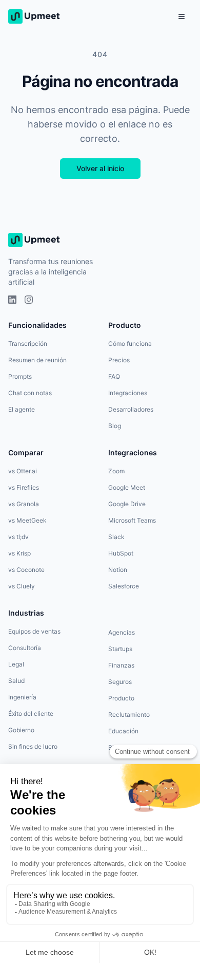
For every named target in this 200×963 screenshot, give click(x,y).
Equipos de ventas (34, 631)
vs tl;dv (18, 537)
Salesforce (123, 586)
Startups (120, 649)
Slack (116, 537)
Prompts (20, 376)
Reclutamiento (129, 714)
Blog (114, 426)
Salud (16, 680)
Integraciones (127, 393)
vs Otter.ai (22, 471)
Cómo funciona (130, 343)
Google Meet (126, 487)
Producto (121, 698)
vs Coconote (26, 569)
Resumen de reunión (37, 360)
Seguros (120, 682)
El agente (21, 409)
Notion (117, 569)
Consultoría (24, 648)
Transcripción (27, 343)
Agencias (121, 632)
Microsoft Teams (132, 520)
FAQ (114, 376)
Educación (123, 731)
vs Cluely (21, 586)
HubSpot (120, 553)
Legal (16, 664)
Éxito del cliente (30, 713)
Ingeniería (22, 697)
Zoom (116, 471)
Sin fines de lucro (32, 746)
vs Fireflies (23, 487)
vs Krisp (19, 553)
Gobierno (21, 730)
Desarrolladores (130, 409)
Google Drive (127, 504)
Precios (119, 360)
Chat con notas (30, 393)
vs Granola (23, 504)
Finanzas (121, 665)
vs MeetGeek (27, 520)
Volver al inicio (100, 168)
